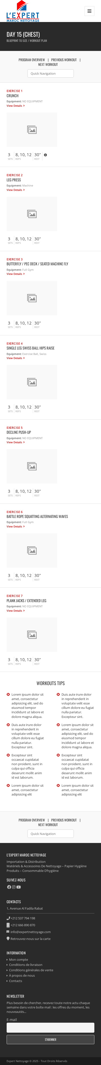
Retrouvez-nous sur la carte (30, 938)
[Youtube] (18, 887)
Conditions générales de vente (31, 970)
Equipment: (14, 101)
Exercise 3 (15, 259)
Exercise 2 (15, 175)
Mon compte (18, 959)
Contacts (15, 981)
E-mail (12, 1019)
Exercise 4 (15, 343)
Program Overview (32, 59)
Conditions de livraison (25, 964)
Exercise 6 (15, 512)
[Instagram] (14, 887)
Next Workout (48, 64)
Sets (10, 159)
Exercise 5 (15, 428)
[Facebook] (9, 887)
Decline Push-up (19, 432)
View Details (15, 105)
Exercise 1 (15, 91)
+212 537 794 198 (23, 918)
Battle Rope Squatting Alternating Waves (37, 516)
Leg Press (14, 179)
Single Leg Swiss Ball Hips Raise (30, 348)
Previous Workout (64, 59)
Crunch (12, 95)
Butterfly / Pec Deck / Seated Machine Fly (37, 263)
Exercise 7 (15, 596)
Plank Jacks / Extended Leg (26, 600)
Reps (18, 159)
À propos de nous (22, 975)
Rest (36, 159)
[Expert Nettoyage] (23, 11)
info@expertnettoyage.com (31, 932)
